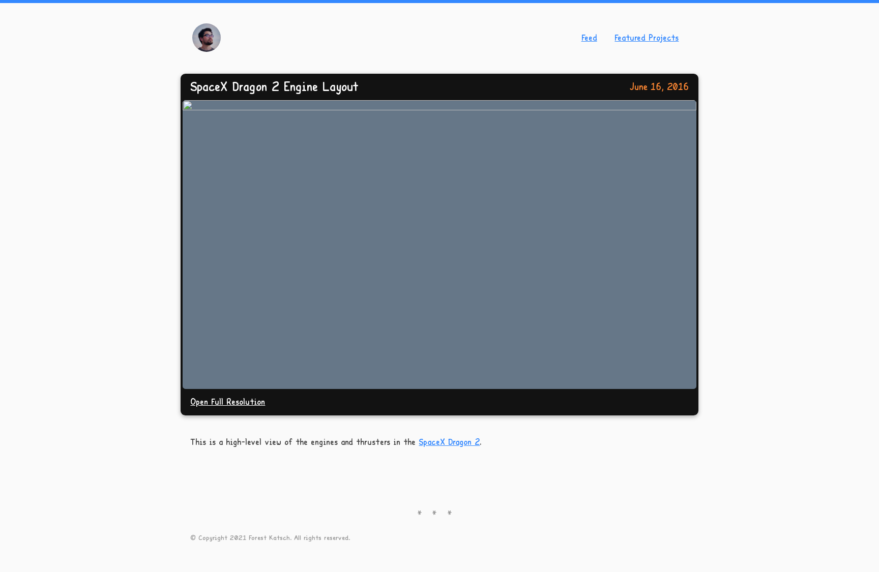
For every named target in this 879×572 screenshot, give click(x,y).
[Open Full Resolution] (439, 244)
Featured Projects (646, 37)
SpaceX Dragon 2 (449, 441)
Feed (589, 37)
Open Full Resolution (227, 401)
